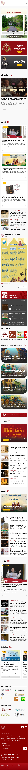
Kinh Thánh (7, 757)
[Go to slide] (10, 36)
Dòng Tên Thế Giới (5, 733)
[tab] (1, 115)
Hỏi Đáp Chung (13, 759)
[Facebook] (22, 727)
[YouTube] (26, 727)
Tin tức (3, 561)
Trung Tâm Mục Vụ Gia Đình (7, 741)
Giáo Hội (2, 757)
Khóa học (4, 647)
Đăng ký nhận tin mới (5, 745)
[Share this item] (26, 109)
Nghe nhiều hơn (6, 328)
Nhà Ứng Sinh (4, 743)
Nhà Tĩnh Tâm (18, 741)
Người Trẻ (17, 757)
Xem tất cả (23, 300)
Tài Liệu (12, 757)
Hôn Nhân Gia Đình (5, 759)
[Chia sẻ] (6, 287)
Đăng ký (19, 64)
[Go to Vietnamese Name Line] (6, 690)
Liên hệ (19, 51)
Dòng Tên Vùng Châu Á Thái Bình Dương (10, 736)
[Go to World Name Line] (6, 709)
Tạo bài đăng (18, 754)
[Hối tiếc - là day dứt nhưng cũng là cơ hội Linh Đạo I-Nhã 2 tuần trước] (14, 433)
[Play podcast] (10, 309)
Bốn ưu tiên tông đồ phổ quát (12, 345)
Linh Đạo (4, 421)
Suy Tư (3, 491)
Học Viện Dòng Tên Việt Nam (18, 738)
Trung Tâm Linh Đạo (5, 738)
